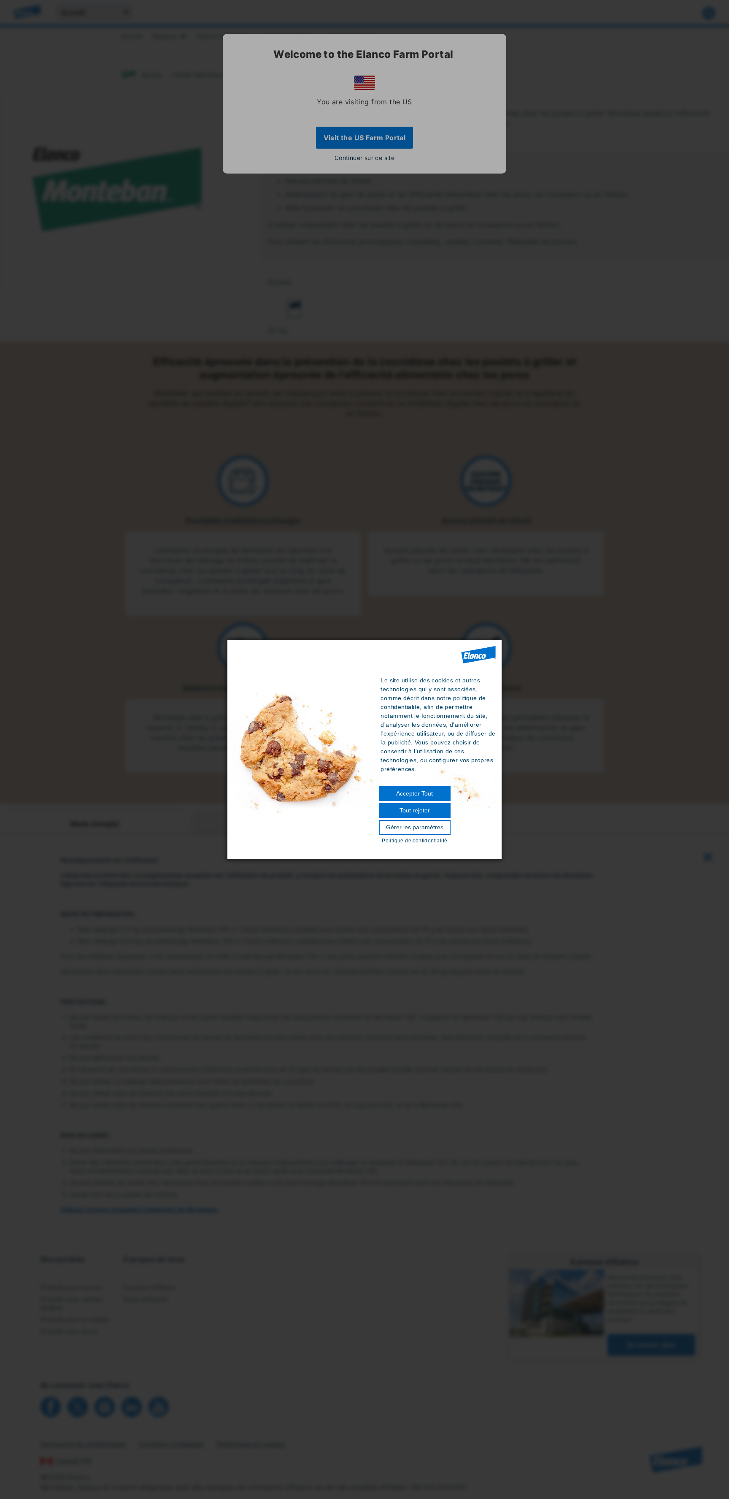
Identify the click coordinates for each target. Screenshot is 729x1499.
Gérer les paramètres (414, 827)
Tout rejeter (415, 810)
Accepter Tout (414, 793)
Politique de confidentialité (414, 841)
